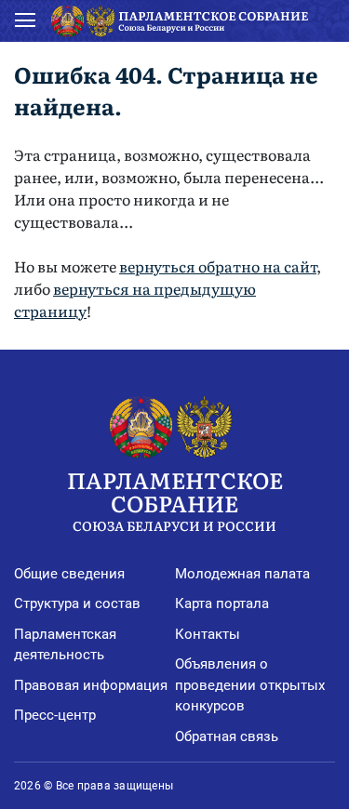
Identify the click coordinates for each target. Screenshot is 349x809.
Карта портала (222, 603)
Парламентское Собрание (175, 498)
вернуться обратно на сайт (217, 266)
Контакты (207, 634)
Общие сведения (69, 573)
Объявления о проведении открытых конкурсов (250, 685)
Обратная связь (226, 736)
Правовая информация (91, 685)
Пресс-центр (55, 715)
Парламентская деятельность (65, 645)
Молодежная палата (242, 573)
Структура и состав (77, 603)
